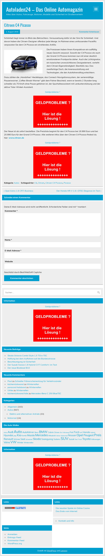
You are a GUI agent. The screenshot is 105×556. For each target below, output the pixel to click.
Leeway (63, 551)
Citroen (41, 183)
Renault (8, 439)
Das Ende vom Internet (66, 511)
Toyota (86, 439)
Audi (10, 432)
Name (8, 240)
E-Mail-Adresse (13, 251)
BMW (43, 432)
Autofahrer (28, 432)
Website (9, 261)
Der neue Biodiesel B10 (19, 368)
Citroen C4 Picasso (54, 183)
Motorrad (12, 418)
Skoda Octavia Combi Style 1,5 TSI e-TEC (27, 355)
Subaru (57, 439)
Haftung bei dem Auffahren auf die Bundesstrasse (31, 358)
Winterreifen (33, 384)
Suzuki (71, 439)
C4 (35, 183)
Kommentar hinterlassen (89, 32)
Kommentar (11, 211)
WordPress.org (15, 543)
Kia (19, 435)
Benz (37, 432)
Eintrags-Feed (14, 537)
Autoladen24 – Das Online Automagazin (44, 9)
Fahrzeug (66, 432)
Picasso (67, 183)
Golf (81, 432)
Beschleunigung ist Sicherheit (21, 361)
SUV (64, 438)
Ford (76, 432)
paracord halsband (17, 387)
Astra (5, 432)
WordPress (51, 551)
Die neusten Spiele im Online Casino (73, 508)
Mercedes (41, 435)
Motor (58, 436)
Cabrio (51, 432)
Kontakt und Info (66, 521)
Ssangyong (47, 439)
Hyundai (8, 435)
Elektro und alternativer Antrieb (25, 414)
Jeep (14, 436)
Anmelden (12, 534)
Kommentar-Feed (16, 540)
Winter (20, 442)
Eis (61, 432)
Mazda (31, 435)
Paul (10, 381)
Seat (22, 439)
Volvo (7, 442)
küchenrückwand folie (18, 393)
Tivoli (80, 439)
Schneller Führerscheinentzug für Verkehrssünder (38, 381)
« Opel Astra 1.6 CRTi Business (18, 190)
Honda (86, 432)
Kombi (24, 435)
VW (13, 442)
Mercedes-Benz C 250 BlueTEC (46, 393)
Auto (18, 431)
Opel (80, 435)
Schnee (17, 439)
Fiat (71, 432)
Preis (97, 435)
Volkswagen (95, 439)
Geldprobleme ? (52, 92)
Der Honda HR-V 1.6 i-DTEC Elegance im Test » (78, 190)
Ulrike (10, 390)
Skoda (37, 439)
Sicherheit (29, 439)
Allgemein (12, 406)
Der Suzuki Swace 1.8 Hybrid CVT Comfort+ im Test (32, 364)
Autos (16, 183)
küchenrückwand (16, 384)
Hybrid (93, 432)
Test (76, 439)
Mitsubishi (52, 436)
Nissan (72, 435)
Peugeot (89, 435)
